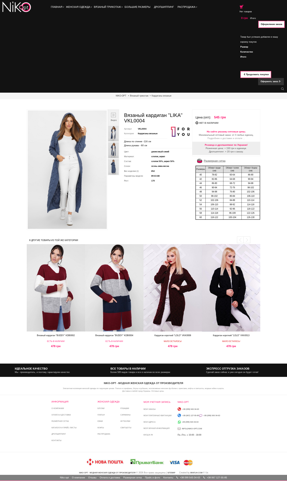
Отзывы (92, 477)
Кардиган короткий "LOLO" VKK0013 (231, 335)
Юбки (100, 421)
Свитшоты (125, 428)
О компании (57, 408)
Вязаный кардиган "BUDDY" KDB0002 (56, 335)
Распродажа (103, 434)
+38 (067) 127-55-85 (190, 415)
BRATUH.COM (196, 473)
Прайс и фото (152, 477)
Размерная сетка (214, 160)
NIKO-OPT (121, 95)
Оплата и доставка (61, 415)
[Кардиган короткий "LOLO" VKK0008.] (173, 288)
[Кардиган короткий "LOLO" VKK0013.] (231, 288)
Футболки (125, 421)
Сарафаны (125, 415)
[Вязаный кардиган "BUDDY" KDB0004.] (114, 288)
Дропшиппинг (58, 434)
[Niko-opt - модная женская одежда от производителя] (17, 7)
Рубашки (124, 408)
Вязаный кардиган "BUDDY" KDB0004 (114, 335)
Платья (101, 415)
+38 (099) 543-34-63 (190, 409)
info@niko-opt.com (192, 429)
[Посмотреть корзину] (241, 7)
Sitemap (171, 473)
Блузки (100, 408)
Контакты (56, 440)
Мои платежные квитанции (158, 415)
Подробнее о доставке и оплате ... (226, 138)
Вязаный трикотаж (139, 95)
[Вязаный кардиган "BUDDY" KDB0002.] (56, 288)
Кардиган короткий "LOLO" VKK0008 (172, 335)
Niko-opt (64, 477)
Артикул (128, 129)
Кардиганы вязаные (161, 95)
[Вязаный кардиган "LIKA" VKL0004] (113, 133)
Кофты (100, 428)
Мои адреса (149, 422)
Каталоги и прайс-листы (64, 428)
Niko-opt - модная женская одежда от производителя (107, 473)
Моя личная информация (157, 428)
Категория (129, 133)
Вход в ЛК (148, 435)
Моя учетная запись (157, 402)
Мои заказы (150, 409)
